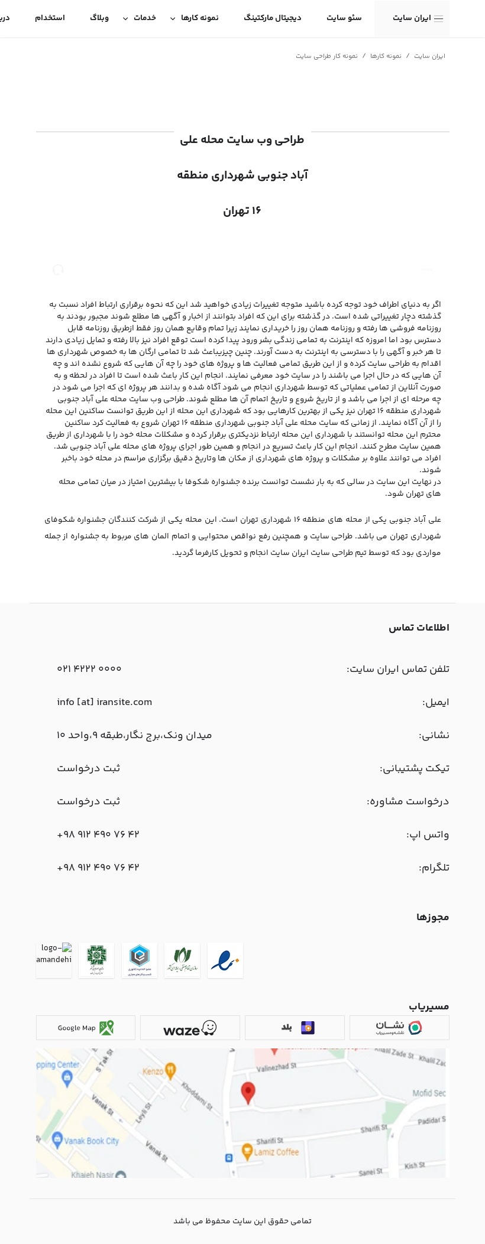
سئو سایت (344, 18)
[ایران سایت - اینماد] (225, 962)
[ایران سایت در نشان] (399, 1027)
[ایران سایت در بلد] (294, 1027)
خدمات (145, 18)
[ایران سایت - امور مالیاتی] (96, 962)
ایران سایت (412, 18)
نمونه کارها (200, 18)
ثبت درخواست (88, 769)
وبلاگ (99, 18)
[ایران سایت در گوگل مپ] (85, 1027)
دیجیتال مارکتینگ (273, 18)
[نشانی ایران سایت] (243, 1176)
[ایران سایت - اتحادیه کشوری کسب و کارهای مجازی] (139, 962)
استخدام (50, 18)
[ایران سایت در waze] (190, 1027)
